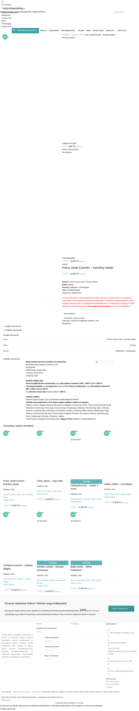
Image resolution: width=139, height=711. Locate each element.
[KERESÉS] (136, 7)
